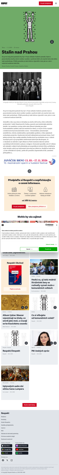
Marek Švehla (6, 66)
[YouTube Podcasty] (21, 449)
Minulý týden (6, 382)
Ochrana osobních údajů (8, 436)
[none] (38, 97)
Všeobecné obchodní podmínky (9, 433)
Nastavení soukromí (6, 439)
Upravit (28, 249)
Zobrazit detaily (50, 244)
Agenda (33, 347)
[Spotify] (21, 453)
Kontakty (3, 419)
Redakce (3, 416)
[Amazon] (6, 453)
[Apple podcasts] (21, 445)
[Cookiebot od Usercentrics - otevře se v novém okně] (46, 225)
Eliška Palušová (6, 326)
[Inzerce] (29, 161)
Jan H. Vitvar (5, 255)
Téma (3, 47)
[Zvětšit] (22, 86)
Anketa (33, 312)
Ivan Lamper (5, 392)
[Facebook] (3, 462)
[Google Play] (6, 449)
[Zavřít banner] (56, 225)
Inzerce (3, 428)
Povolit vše (48, 249)
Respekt (33, 321)
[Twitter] (7, 462)
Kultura (4, 312)
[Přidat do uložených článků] (55, 271)
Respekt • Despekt (7, 347)
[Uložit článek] (52, 42)
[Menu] (56, 3)
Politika (33, 276)
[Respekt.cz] (4, 3)
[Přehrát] (51, 271)
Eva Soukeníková (35, 291)
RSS (2, 431)
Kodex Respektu (5, 422)
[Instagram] (11, 462)
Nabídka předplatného (7, 425)
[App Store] (6, 445)
